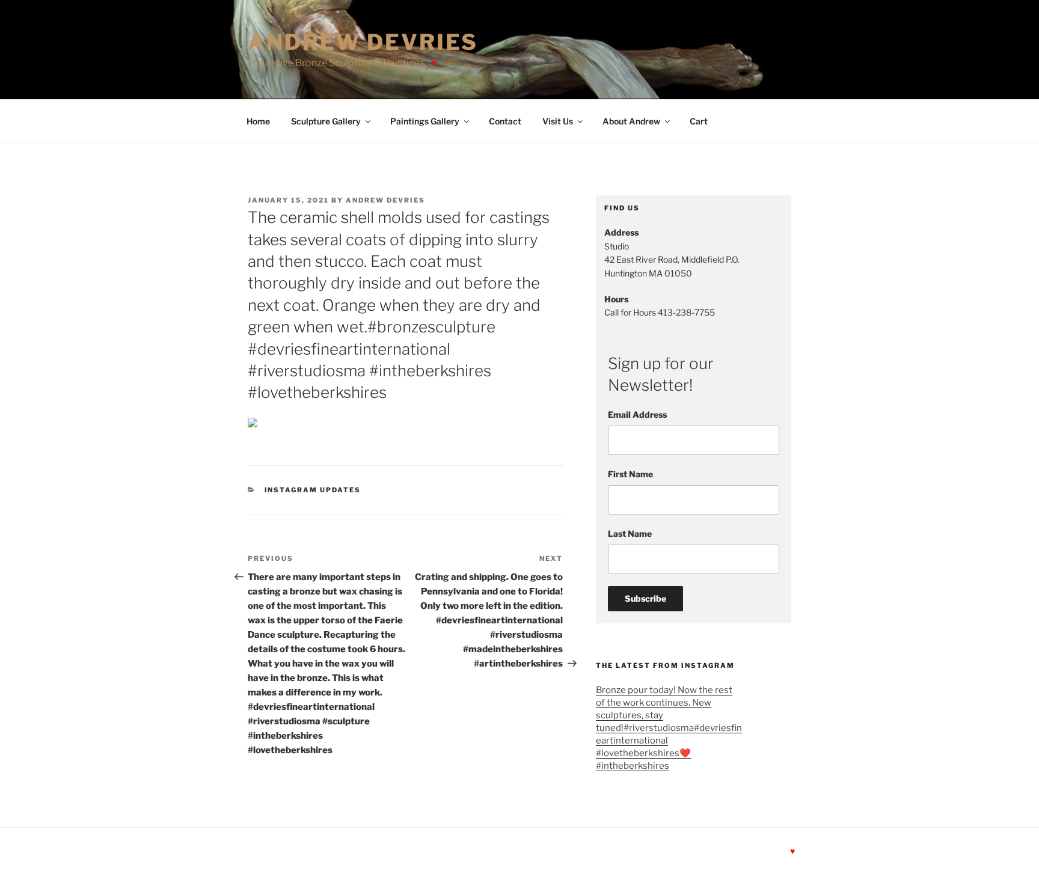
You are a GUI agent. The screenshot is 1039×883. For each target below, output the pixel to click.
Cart (699, 121)
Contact (505, 121)
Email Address (637, 414)
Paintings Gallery (424, 121)
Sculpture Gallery (326, 121)
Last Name (630, 533)
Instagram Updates (313, 490)
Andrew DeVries (363, 42)
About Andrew (631, 121)
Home (258, 121)
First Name (630, 474)
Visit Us (557, 121)
